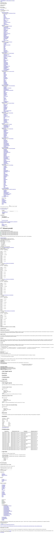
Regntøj (5, 178)
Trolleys (5, 159)
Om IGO (3, 473)
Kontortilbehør (6, 104)
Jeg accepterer (2, 532)
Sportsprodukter (6, 64)
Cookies (3, 519)
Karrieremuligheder (4, 475)
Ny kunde (3, 212)
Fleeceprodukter (6, 170)
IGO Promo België (6, 507)
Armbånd (5, 166)
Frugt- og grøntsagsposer (7, 152)
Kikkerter (5, 60)
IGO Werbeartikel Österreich (7, 505)
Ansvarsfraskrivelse (4, 518)
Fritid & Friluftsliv (4, 52)
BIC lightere (5, 77)
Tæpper (5, 98)
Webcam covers (6, 27)
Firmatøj (5, 169)
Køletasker (5, 154)
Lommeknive (5, 190)
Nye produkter (14, 221)
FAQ (3, 204)
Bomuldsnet (5, 149)
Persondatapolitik (4, 517)
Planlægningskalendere (7, 125)
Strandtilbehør (5, 66)
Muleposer (5, 155)
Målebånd (5, 191)
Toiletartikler (5, 134)
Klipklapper (5, 176)
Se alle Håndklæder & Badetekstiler (8, 90)
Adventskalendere (6, 42)
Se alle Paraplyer (6, 63)
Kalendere (3, 123)
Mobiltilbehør (5, 34)
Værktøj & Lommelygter (5, 188)
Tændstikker (5, 82)
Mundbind (5, 129)
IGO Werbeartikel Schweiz (7, 513)
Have (4, 59)
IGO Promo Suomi (6, 512)
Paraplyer (5, 61)
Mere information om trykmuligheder (9, 247)
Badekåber (5, 88)
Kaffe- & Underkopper (7, 18)
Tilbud (1, 221)
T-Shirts (3, 487)
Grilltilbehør (5, 58)
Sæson (4, 45)
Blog (3, 203)
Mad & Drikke (4, 112)
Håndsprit (5, 131)
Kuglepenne (5, 142)
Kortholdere (5, 105)
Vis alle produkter (6, 24)
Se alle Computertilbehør (7, 28)
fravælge (10, 530)
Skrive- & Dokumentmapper (7, 110)
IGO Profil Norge (6, 514)
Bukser (5, 168)
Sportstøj (5, 182)
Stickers (5, 81)
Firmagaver (3, 41)
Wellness (5, 136)
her (10, 531)
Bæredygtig (3, 199)
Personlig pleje (11, 128)
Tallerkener (5, 99)
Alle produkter (4, 196)
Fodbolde (5, 65)
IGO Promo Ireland (6, 511)
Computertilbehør (6, 26)
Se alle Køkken (6, 96)
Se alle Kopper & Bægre (7, 22)
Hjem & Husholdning (12, 85)
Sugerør (5, 95)
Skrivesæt (5, 146)
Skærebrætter (5, 94)
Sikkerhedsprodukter (6, 192)
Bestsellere (3, 201)
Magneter (5, 97)
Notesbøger (5, 109)
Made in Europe (4, 202)
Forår (4, 47)
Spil (4, 79)
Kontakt (3, 480)
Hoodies (5, 184)
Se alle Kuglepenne (6, 144)
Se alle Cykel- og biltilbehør (7, 56)
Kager (4, 117)
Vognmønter (5, 83)
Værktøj (5, 195)
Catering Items (6, 113)
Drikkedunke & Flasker (5, 12)
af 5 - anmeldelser (5, 0)
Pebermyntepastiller (6, 119)
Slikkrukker (5, 120)
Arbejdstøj (5, 165)
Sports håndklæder (6, 89)
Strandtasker (5, 162)
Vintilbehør (5, 100)
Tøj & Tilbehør (4, 164)
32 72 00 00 (2, 222)
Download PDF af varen (5, 427)
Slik (4, 118)
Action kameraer (6, 29)
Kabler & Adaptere (6, 36)
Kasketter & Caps (6, 175)
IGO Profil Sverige (6, 508)
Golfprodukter (6, 57)
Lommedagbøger (6, 126)
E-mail (9, 222)
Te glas (5, 16)
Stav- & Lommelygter (7, 194)
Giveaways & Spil (4, 70)
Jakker (4, 173)
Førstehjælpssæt (6, 130)
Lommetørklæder (6, 132)
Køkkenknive (5, 92)
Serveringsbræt (6, 115)
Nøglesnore (5, 75)
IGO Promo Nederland (7, 515)
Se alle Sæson (5, 50)
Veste (4, 186)
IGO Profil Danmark (6, 509)
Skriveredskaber (11, 138)
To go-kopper (5, 21)
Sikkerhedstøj (5, 179)
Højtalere (5, 32)
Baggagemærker (6, 158)
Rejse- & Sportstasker (6, 156)
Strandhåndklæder (6, 67)
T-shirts (5, 183)
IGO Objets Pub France (7, 510)
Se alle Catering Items (7, 116)
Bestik (4, 91)
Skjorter (5, 180)
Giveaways (5, 74)
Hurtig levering (4, 200)
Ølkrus (5, 15)
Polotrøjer (5, 177)
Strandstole (5, 68)
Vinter (4, 49)
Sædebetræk (5, 55)
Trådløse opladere (6, 37)
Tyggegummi (5, 121)
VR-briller (5, 31)
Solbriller (5, 181)
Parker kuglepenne (6, 143)
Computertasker (6, 150)
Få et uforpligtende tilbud (4, 363)
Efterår (5, 46)
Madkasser (5, 93)
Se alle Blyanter (6, 141)
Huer (4, 172)
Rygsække (5, 160)
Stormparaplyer (6, 62)
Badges (5, 73)
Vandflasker (5, 23)
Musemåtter (5, 107)
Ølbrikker (5, 114)
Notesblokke (5, 108)
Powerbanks (3, 493)
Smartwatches (5, 30)
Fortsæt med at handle (5, 220)
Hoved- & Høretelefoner (7, 33)
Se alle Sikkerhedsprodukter (7, 193)
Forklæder (5, 87)
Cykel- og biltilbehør (6, 54)
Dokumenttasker (6, 151)
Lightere (5, 76)
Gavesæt (5, 44)
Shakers (5, 20)
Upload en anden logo (3, 237)
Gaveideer (5, 43)
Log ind (3, 210)
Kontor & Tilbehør (4, 102)
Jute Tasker (5, 153)
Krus (4, 19)
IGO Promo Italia (6, 506)
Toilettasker (5, 135)
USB (4, 39)
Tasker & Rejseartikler (5, 147)
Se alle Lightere (6, 78)
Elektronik (3, 25)
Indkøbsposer (4, 494)
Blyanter (5, 139)
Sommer (5, 48)
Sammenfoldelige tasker (7, 161)
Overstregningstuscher (7, 145)
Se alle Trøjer (5, 185)
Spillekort (5, 80)
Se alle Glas (5, 17)
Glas (4, 14)
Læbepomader (6, 133)
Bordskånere (5, 86)
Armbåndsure (5, 167)
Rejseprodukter (6, 157)
